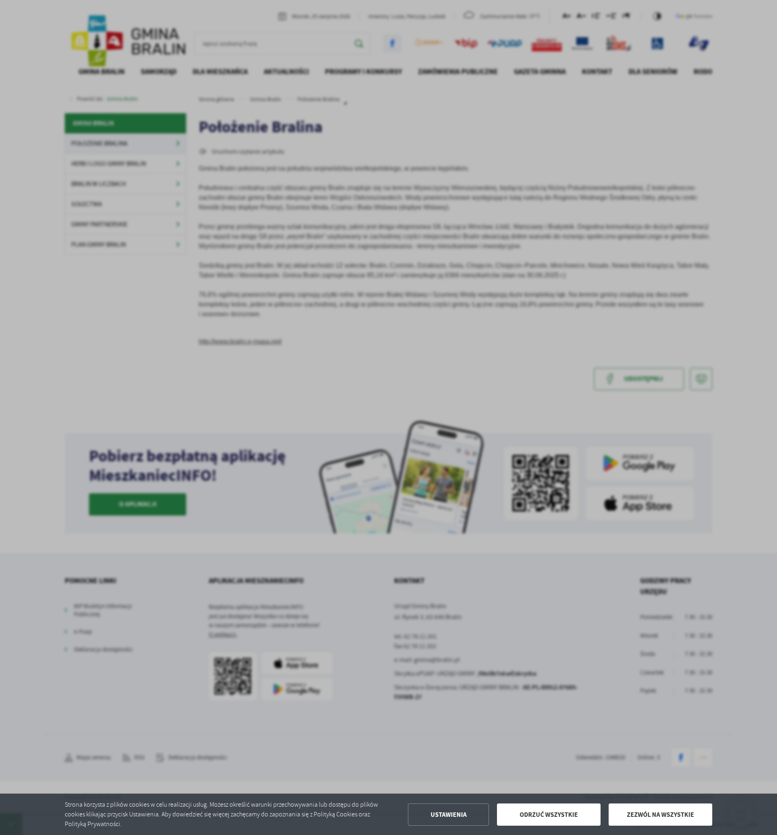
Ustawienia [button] (449, 814)
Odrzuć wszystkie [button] (549, 814)
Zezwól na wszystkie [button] (660, 814)
